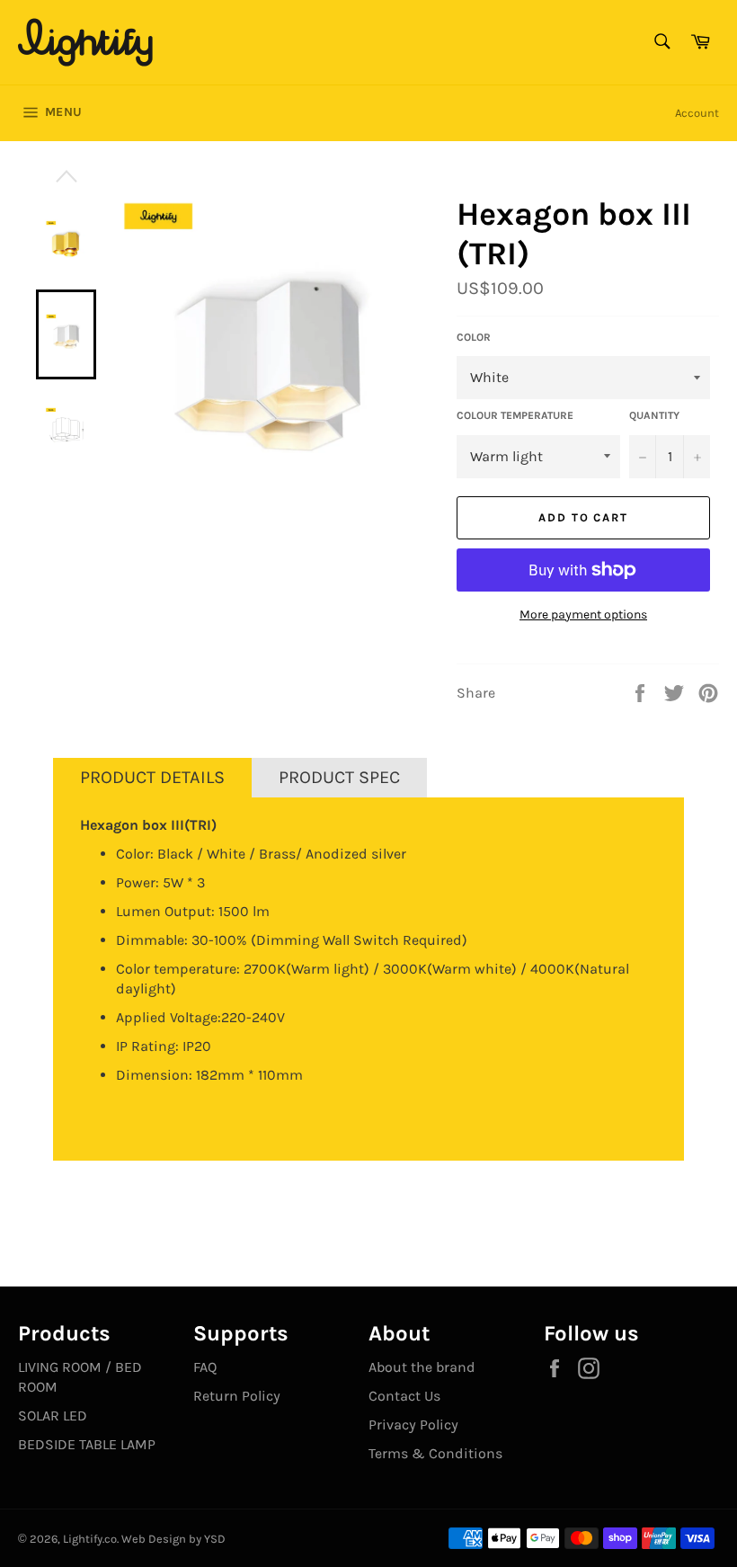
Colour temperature (515, 415)
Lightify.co (90, 1538)
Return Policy (236, 1395)
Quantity (654, 415)
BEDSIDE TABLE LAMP (86, 1444)
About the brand (421, 1367)
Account (697, 113)
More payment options (583, 614)
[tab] (152, 777)
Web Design (153, 1538)
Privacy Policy (413, 1424)
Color (474, 337)
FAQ (205, 1367)
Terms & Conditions (435, 1453)
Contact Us (404, 1395)
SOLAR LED (52, 1415)
